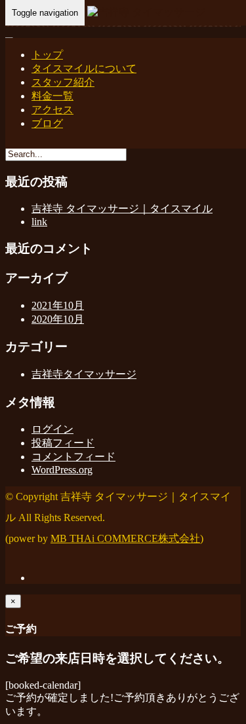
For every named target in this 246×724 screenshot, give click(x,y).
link (39, 221)
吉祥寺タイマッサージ (83, 374)
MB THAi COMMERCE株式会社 (125, 538)
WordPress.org (61, 469)
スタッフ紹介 (62, 82)
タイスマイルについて (83, 68)
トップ (47, 54)
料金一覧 (52, 95)
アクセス (52, 109)
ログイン (52, 429)
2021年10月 (57, 305)
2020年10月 (57, 319)
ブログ (47, 123)
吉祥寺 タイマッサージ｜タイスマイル (122, 208)
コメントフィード (73, 456)
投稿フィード (62, 442)
